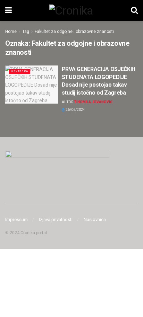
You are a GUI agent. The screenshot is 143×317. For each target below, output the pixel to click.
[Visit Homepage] (71, 10)
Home (11, 31)
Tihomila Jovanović (93, 102)
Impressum (16, 219)
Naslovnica (95, 219)
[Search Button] (134, 10)
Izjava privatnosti (56, 219)
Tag (25, 31)
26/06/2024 (75, 110)
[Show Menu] (8, 10)
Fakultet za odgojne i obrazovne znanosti (74, 31)
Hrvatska (19, 71)
